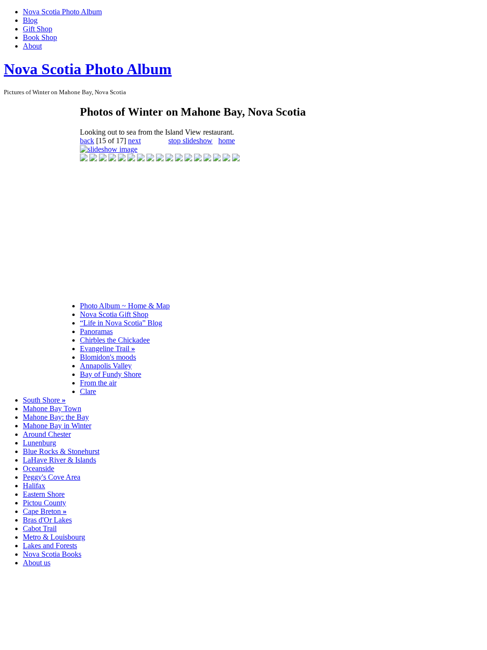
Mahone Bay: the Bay (56, 417)
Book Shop (40, 37)
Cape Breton (45, 511)
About (32, 46)
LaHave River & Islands (59, 460)
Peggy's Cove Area (51, 477)
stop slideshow (190, 141)
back (87, 141)
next (134, 141)
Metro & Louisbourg (54, 537)
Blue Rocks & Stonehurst (61, 451)
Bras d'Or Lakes (47, 520)
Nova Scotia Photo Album (62, 12)
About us (36, 563)
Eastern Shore (44, 494)
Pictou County (44, 503)
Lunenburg (39, 443)
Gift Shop (37, 29)
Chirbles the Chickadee (115, 340)
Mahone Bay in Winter (57, 426)
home (226, 141)
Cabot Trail (40, 528)
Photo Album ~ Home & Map (125, 306)
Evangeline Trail (107, 349)
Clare (88, 391)
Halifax (34, 486)
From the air (98, 383)
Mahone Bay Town (52, 408)
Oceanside (38, 468)
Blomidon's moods (108, 357)
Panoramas (96, 331)
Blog (30, 20)
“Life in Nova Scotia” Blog (121, 323)
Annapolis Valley (106, 366)
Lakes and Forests (50, 546)
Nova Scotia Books (52, 554)
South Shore (44, 400)
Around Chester (47, 434)
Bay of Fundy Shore (110, 374)
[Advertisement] (42, 247)
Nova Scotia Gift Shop (114, 314)
